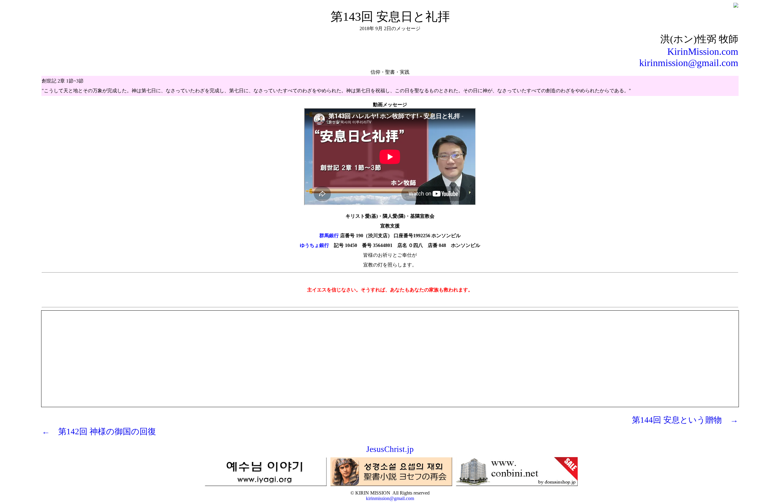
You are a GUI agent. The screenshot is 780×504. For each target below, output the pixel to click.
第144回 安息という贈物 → (685, 420)
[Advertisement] (390, 353)
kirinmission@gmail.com (688, 62)
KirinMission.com (702, 51)
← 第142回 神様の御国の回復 (99, 431)
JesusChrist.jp (390, 449)
